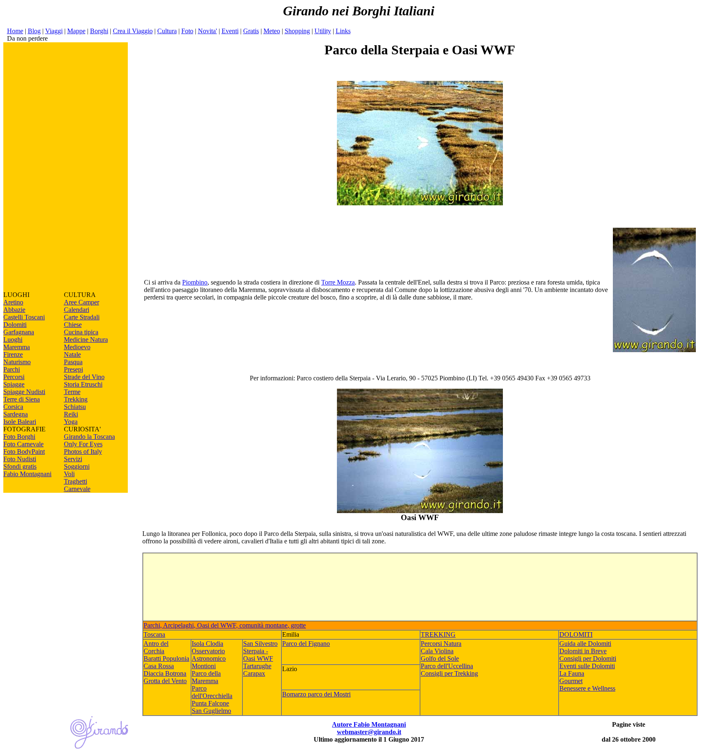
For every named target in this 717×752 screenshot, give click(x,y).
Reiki (71, 414)
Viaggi (54, 30)
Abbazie (14, 309)
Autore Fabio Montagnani (369, 724)
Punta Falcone (210, 703)
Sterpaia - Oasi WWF (258, 654)
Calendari (76, 309)
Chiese (73, 324)
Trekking (76, 399)
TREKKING (438, 634)
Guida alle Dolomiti (585, 643)
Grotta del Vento (165, 680)
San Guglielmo (211, 710)
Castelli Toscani (24, 317)
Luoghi (12, 339)
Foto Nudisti (19, 458)
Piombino (194, 282)
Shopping (297, 30)
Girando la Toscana (89, 436)
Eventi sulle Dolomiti (587, 665)
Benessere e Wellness (587, 688)
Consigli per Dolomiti (587, 658)
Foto (187, 30)
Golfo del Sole (440, 658)
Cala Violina (437, 651)
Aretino (13, 302)
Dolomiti (15, 324)
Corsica (13, 406)
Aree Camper (81, 302)
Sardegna (15, 414)
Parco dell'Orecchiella (212, 692)
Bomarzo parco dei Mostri (316, 694)
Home (15, 30)
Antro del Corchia (156, 647)
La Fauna (571, 673)
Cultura (167, 30)
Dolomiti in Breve (583, 651)
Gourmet (571, 680)
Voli (69, 473)
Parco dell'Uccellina (447, 665)
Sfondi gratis (20, 466)
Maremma (16, 346)
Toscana (154, 634)
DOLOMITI (576, 634)
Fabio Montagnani (27, 473)
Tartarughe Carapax (257, 669)
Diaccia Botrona (165, 673)
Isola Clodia (207, 643)
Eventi (230, 30)
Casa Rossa (159, 665)
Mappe (76, 30)
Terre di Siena (21, 399)
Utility (323, 30)
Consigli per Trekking (449, 673)
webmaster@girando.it (369, 731)
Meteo (271, 30)
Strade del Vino (84, 376)
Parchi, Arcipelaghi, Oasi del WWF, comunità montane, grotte (225, 625)
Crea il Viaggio (133, 30)
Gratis (251, 30)
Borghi (99, 30)
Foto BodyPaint (24, 451)
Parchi (11, 369)
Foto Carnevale (23, 444)
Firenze (13, 354)
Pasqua (73, 361)
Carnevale (77, 488)
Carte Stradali (82, 317)
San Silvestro (260, 643)
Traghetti (75, 481)
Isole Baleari (19, 421)
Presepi (73, 369)
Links (343, 30)
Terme (72, 391)
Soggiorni (77, 466)
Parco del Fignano (306, 643)
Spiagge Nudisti (24, 391)
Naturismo (17, 361)
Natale (72, 354)
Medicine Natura (86, 339)
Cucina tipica (81, 332)
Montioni (204, 665)
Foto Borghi (19, 436)
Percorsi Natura (441, 643)
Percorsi (13, 376)
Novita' (207, 30)
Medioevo (77, 346)
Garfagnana (18, 332)
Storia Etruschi (83, 384)
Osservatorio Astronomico (209, 654)
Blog (34, 30)
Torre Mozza (338, 282)
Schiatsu (75, 406)
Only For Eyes (83, 444)
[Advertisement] (65, 166)
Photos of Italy (83, 451)
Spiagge (13, 384)
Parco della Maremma (206, 677)
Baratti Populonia (166, 658)
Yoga (71, 421)
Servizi (73, 458)
